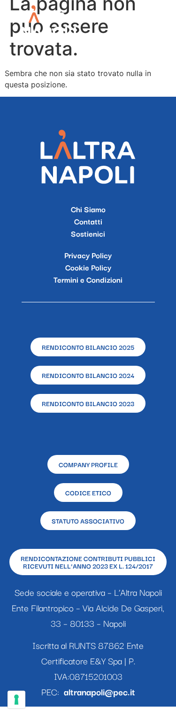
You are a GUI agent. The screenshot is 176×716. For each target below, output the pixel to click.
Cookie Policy (88, 267)
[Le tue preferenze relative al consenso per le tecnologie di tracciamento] (16, 699)
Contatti (88, 221)
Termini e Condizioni (88, 279)
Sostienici (88, 233)
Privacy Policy (88, 255)
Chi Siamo (88, 209)
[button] (158, 21)
